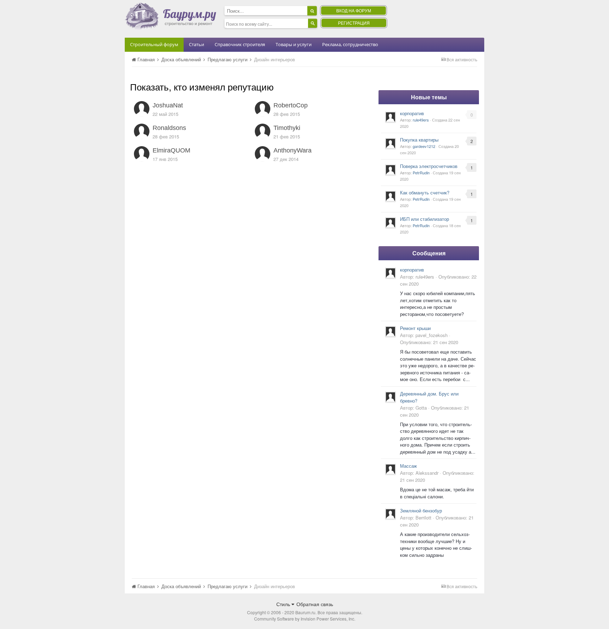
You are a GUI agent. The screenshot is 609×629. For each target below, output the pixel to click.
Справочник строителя (240, 44)
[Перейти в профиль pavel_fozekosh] (390, 331)
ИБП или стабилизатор (424, 219)
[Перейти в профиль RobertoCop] (262, 109)
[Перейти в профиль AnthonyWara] (262, 154)
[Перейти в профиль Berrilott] (390, 514)
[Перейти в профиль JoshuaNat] (141, 109)
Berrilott (423, 517)
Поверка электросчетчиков (428, 166)
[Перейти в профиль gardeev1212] (390, 143)
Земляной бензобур (421, 510)
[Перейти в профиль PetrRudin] (390, 169)
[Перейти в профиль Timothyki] (262, 131)
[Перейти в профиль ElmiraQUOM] (141, 154)
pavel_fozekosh (432, 335)
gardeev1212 (424, 146)
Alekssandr (427, 472)
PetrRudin (421, 172)
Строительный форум (154, 44)
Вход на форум (353, 10)
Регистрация (354, 23)
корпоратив (412, 113)
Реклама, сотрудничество (350, 44)
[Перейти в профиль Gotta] (390, 397)
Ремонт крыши (415, 328)
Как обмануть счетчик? (424, 192)
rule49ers (421, 120)
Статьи (196, 44)
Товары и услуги (294, 44)
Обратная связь (314, 604)
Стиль (283, 604)
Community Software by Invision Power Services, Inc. (304, 619)
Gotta (421, 407)
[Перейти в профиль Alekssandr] (390, 469)
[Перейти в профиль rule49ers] (390, 117)
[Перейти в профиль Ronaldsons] (141, 131)
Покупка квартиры (419, 139)
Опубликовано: (429, 342)
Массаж (408, 465)
